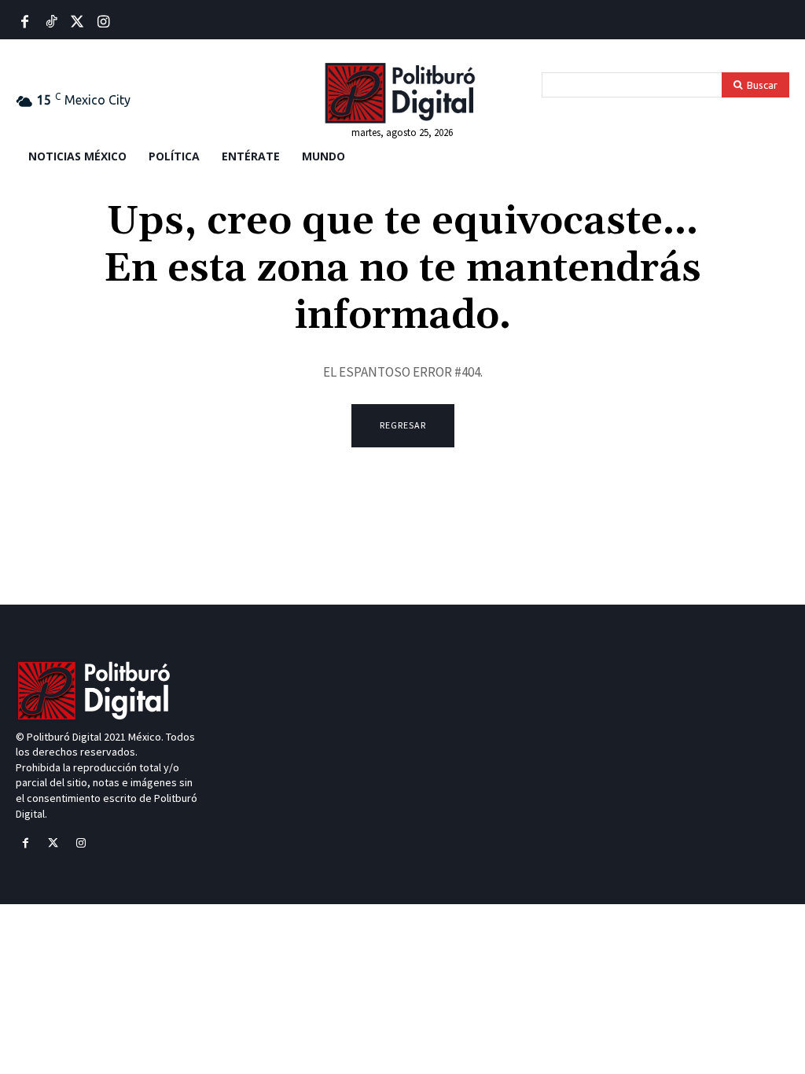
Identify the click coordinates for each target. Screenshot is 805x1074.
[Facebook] (25, 22)
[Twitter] (77, 22)
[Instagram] (80, 843)
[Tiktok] (51, 22)
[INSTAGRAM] (103, 22)
